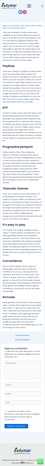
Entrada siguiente (22, 340)
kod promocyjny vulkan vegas (22, 99)
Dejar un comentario (11, 25)
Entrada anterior (22, 335)
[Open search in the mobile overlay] (42, 6)
